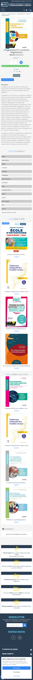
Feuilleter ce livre (7, 79)
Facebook (13, 637)
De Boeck (4, 167)
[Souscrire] (24, 625)
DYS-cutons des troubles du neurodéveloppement (16, 366)
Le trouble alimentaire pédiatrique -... (16, 482)
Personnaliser (16, 676)
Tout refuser (16, 672)
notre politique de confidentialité (18, 620)
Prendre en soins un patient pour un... (16, 328)
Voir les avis (16, 75)
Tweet (16, 71)
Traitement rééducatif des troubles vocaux (16, 291)
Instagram (19, 637)
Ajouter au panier (21, 62)
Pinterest (19, 71)
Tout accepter (16, 668)
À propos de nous (10, 649)
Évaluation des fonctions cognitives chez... (16, 408)
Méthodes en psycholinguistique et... (16, 519)
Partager (14, 71)
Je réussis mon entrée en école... (16, 254)
